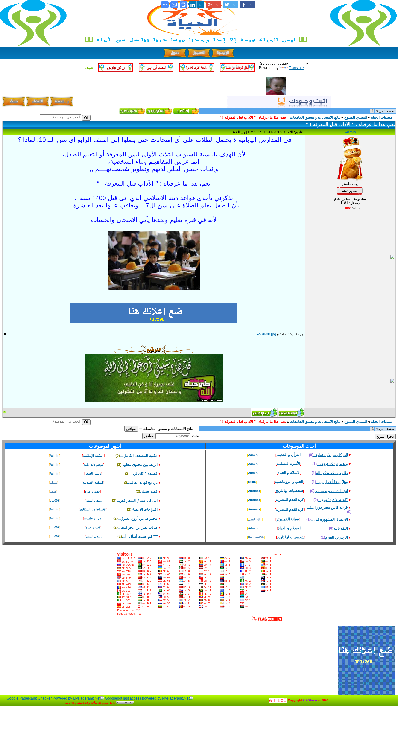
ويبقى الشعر (93, 473)
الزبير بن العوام (336, 537)
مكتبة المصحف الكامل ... (139, 456)
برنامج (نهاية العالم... (142, 482)
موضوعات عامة (93, 464)
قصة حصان (149, 491)
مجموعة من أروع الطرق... (138, 518)
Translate (296, 68)
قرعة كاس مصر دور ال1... (327, 507)
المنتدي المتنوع (355, 117)
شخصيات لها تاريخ (289, 491)
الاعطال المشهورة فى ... (329, 519)
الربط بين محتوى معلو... (139, 465)
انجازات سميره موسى (331, 491)
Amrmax (254, 491)
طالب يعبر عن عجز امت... (138, 527)
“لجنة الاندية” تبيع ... (333, 500)
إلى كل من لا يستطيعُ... (330, 455)
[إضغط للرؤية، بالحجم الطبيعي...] (154, 234)
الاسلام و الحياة (289, 473)
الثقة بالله (340, 528)
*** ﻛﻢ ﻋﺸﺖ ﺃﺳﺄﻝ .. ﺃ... (140, 536)
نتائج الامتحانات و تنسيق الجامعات (315, 117)
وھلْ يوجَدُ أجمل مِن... (332, 482)
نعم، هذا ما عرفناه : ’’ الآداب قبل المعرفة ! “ (252, 117)
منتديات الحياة (381, 117)
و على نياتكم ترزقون (332, 464)
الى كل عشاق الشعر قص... (137, 500)
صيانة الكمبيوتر (287, 519)
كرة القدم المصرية (290, 500)
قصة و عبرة (92, 491)
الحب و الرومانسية (289, 482)
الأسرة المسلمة (288, 464)
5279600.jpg (266, 334)
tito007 (54, 500)
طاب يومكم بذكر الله (332, 473)
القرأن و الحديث (288, 455)
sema (252, 482)
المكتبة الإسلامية (93, 455)
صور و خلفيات (93, 518)
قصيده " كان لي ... (143, 473)
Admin (350, 132)
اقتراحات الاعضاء (144, 509)
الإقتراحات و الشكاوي (92, 509)
